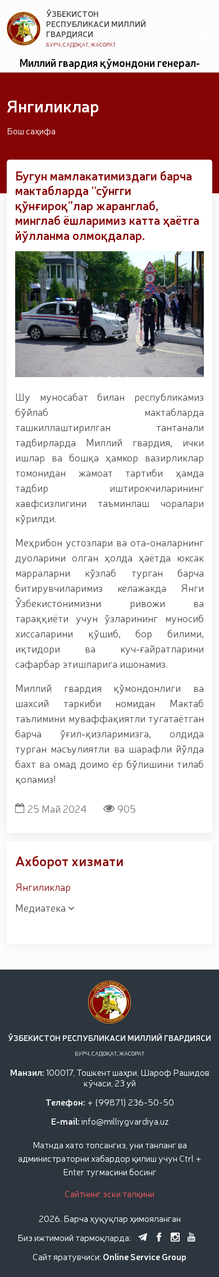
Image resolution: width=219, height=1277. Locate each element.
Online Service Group (144, 1256)
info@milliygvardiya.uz (124, 1121)
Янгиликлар (43, 886)
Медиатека (41, 907)
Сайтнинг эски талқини (109, 1193)
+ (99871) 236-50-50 (130, 1101)
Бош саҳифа (31, 130)
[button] (91, 379)
